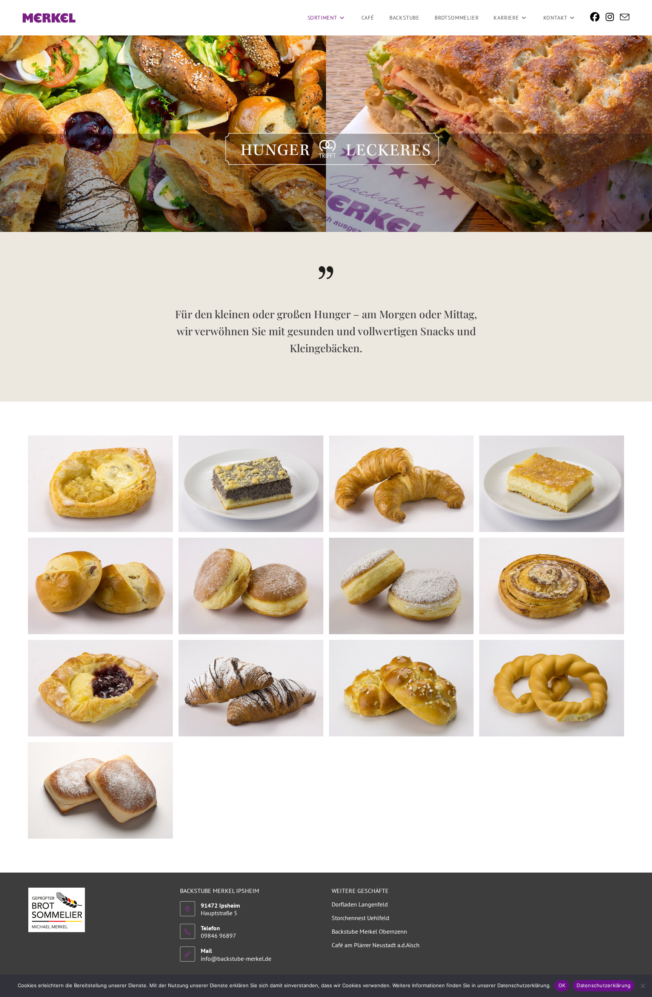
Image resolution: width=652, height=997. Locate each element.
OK (562, 985)
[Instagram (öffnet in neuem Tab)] (610, 17)
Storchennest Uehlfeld (360, 918)
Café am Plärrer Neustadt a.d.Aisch (376, 945)
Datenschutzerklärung (603, 985)
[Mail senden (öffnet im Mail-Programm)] (624, 17)
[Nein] (642, 985)
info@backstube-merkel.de (236, 958)
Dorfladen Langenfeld (360, 904)
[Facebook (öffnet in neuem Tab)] (595, 17)
